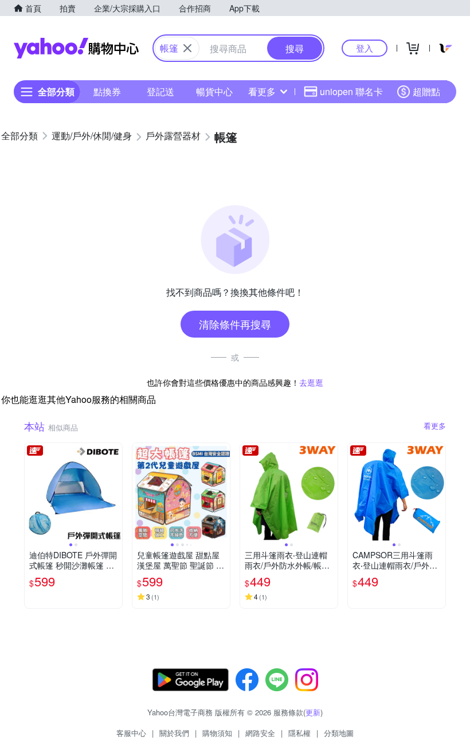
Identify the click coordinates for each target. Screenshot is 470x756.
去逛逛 (311, 382)
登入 (364, 48)
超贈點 (426, 91)
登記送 (160, 91)
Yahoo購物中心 (76, 48)
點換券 (107, 91)
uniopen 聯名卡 (351, 91)
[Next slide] (114, 491)
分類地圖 (339, 732)
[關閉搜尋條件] (187, 48)
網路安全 (260, 732)
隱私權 (299, 732)
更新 (313, 712)
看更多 (262, 91)
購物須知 (217, 732)
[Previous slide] (32, 491)
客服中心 (131, 732)
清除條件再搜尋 (235, 323)
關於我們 (174, 732)
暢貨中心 (214, 91)
